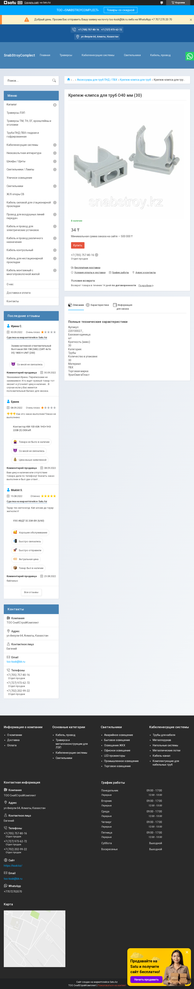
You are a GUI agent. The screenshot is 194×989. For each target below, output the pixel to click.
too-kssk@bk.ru (16, 661)
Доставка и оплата (19, 292)
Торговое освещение (117, 766)
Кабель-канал (161, 755)
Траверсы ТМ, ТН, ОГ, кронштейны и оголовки (29, 122)
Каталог (12, 104)
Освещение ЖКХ (114, 745)
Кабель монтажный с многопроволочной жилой (23, 272)
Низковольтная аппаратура (24, 153)
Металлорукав (162, 740)
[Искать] (54, 80)
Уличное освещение (19, 177)
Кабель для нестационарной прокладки (25, 260)
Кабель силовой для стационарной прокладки (29, 204)
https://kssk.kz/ (13, 865)
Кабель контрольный (20, 250)
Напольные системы (165, 745)
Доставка (13, 740)
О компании (14, 734)
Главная (45, 55)
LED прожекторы (114, 755)
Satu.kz (114, 982)
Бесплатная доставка (87, 267)
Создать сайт (31, 2)
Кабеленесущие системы (98, 55)
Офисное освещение (117, 750)
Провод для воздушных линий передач (25, 216)
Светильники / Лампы (20, 169)
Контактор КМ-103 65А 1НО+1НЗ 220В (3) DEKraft (32, 428)
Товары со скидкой (120, 10)
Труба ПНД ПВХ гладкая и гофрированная (23, 134)
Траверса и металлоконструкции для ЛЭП (72, 744)
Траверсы (66, 55)
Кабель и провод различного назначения (25, 240)
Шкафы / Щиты (16, 161)
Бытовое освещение (117, 740)
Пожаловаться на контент (112, 985)
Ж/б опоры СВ (15, 194)
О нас (10, 284)
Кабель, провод (160, 55)
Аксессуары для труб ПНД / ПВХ (97, 79)
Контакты (13, 301)
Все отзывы (31, 592)
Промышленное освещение (121, 761)
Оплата (11, 745)
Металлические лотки (166, 750)
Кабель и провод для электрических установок (23, 228)
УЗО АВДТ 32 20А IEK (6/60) (28, 520)
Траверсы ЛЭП (16, 112)
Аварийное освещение (118, 734)
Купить (77, 245)
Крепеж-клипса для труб (135, 79)
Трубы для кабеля (164, 734)
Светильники (132, 55)
